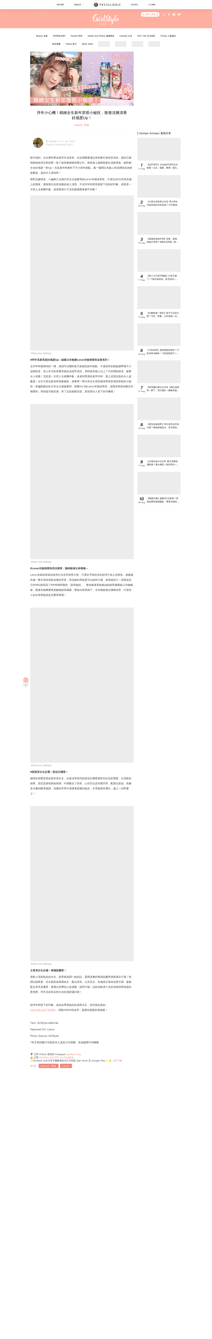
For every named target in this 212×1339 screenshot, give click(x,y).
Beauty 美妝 (42, 36)
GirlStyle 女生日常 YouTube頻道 (56, 1057)
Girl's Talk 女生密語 (146, 36)
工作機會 (151, 4)
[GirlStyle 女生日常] (106, 19)
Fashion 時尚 (76, 36)
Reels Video (87, 44)
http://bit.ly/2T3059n (43, 1009)
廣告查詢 (134, 4)
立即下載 (117, 1060)
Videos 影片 (71, 44)
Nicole (53, 141)
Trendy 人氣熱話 (168, 36)
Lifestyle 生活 (125, 36)
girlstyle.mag (74, 1054)
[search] (163, 14)
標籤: (34, 1065)
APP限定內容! (59, 36)
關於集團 (60, 4)
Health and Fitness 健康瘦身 (101, 36)
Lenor (66, 1065)
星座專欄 (56, 44)
